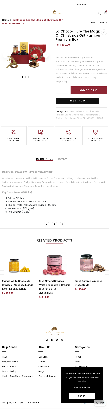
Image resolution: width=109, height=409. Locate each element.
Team (41, 361)
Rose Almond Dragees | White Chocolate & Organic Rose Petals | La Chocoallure (54, 287)
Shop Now (81, 4)
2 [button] (25, 77)
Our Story (43, 356)
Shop (77, 361)
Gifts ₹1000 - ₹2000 (93, 118)
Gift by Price (81, 366)
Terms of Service (47, 376)
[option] (25, 55)
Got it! (82, 396)
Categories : (62, 111)
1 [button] (22, 77)
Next (102, 23)
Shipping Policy (10, 361)
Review (63, 159)
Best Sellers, (76, 111)
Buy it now (77, 100)
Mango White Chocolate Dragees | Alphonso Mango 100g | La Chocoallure (17, 285)
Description (44, 159)
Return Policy (9, 366)
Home (5, 20)
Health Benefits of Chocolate (17, 376)
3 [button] (28, 77)
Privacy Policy (9, 371)
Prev (93, 23)
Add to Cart (88, 90)
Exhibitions (43, 366)
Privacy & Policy (82, 387)
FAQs (4, 356)
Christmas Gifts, (74, 118)
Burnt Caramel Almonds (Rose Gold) (88, 283)
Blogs (41, 371)
